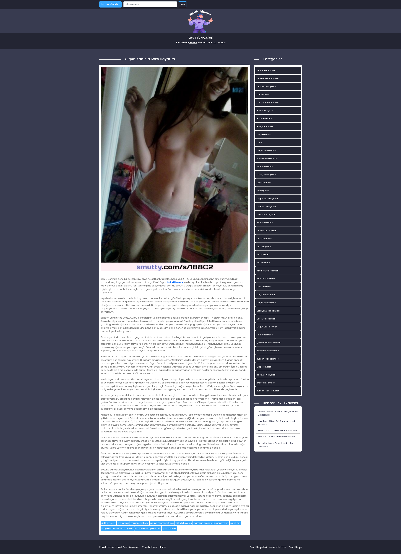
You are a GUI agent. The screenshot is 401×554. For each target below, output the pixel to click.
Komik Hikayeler (265, 166)
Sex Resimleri (263, 262)
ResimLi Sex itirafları (266, 230)
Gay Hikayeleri (264, 134)
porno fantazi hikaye (162, 523)
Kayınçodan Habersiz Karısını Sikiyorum (277, 430)
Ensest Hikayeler (265, 110)
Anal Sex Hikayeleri (266, 86)
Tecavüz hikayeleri (266, 374)
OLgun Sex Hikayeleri (267, 198)
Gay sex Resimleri (266, 294)
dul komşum (108, 523)
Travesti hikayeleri (266, 382)
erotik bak (123, 523)
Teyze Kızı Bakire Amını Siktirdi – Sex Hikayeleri (275, 444)
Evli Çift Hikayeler (265, 126)
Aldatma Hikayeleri (266, 70)
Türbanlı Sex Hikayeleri (268, 390)
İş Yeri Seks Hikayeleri (267, 158)
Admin (193, 42)
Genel (260, 142)
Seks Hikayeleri (264, 238)
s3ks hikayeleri (184, 523)
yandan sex (169, 528)
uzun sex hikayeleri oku (148, 528)
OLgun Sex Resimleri (267, 326)
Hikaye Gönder (110, 4)
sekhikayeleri (221, 523)
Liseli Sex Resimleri (266, 318)
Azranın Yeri (263, 94)
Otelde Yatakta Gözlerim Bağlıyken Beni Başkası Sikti (278, 413)
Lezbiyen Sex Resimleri (268, 310)
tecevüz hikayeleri (123, 528)
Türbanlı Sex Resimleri (268, 358)
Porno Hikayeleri (265, 222)
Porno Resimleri (265, 334)
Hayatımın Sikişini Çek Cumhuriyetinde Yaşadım (277, 422)
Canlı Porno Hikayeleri (268, 102)
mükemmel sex (139, 523)
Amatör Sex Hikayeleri (268, 78)
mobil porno (263, 190)
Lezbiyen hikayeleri (266, 174)
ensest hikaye (277, 547)
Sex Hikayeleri (264, 246)
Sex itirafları (262, 254)
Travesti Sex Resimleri (268, 350)
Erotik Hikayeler (264, 118)
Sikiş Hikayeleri (264, 366)
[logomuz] (200, 22)
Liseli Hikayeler (264, 182)
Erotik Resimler (264, 286)
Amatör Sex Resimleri (268, 270)
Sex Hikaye (295, 547)
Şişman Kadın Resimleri (269, 342)
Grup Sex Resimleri (266, 302)
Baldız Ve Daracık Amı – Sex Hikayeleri (277, 436)
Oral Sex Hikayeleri (266, 206)
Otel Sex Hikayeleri (266, 214)
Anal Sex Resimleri (266, 278)
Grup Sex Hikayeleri (266, 150)
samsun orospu (203, 523)
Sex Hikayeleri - (259, 547)
